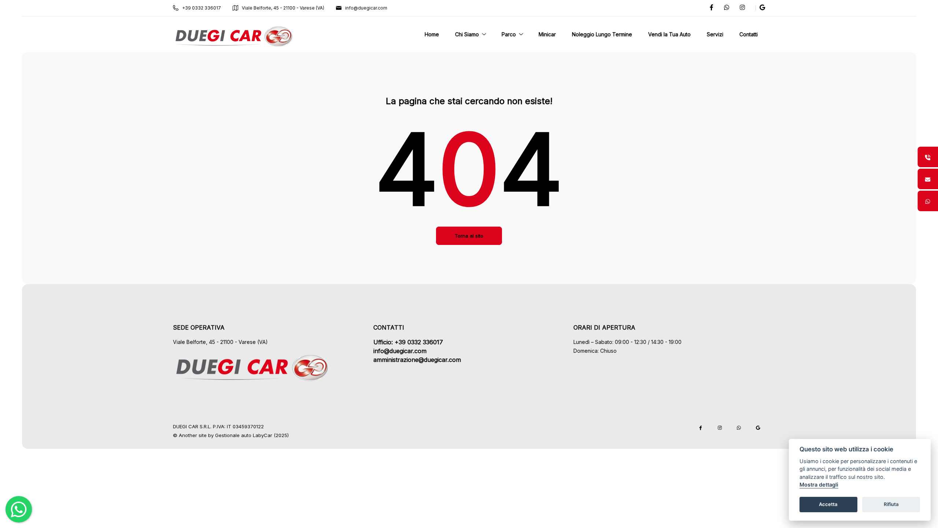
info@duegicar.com (366, 8)
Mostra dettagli (818, 485)
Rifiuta (891, 504)
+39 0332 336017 (201, 8)
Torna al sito (469, 236)
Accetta (828, 504)
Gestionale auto (233, 435)
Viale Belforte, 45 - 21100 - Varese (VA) (283, 8)
